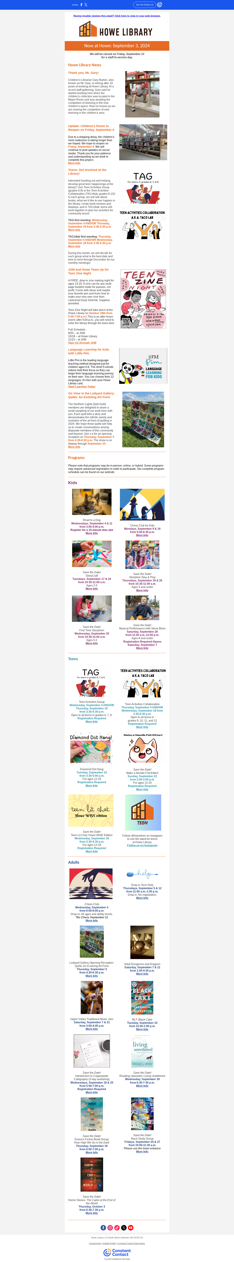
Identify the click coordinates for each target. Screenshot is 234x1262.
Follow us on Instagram (142, 845)
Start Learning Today (81, 386)
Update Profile (109, 1243)
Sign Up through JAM (82, 342)
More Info (74, 163)
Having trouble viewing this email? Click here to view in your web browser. (117, 15)
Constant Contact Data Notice (131, 1243)
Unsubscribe (95, 1243)
